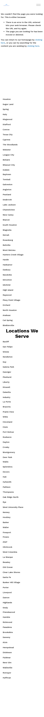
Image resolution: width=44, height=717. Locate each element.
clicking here (33, 46)
